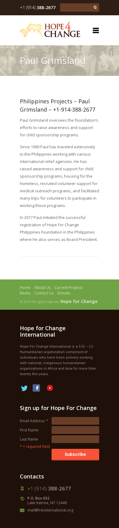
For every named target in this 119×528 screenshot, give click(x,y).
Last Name (29, 439)
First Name (29, 430)
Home (25, 287)
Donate (63, 293)
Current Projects (69, 287)
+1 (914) (38, 7)
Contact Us (43, 293)
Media (25, 293)
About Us (42, 287)
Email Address (34, 420)
